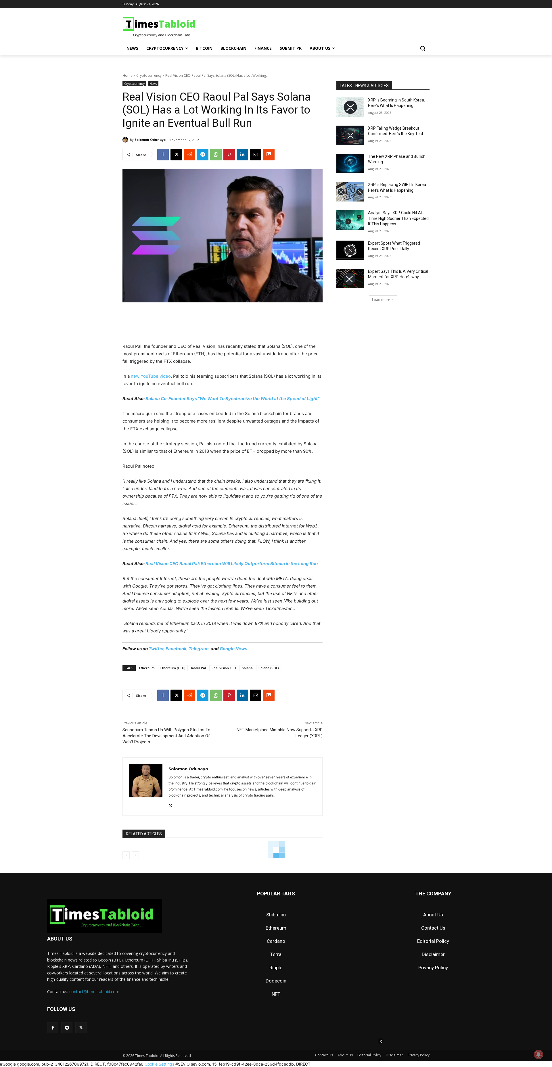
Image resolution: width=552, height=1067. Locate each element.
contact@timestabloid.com (94, 991)
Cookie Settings (159, 1064)
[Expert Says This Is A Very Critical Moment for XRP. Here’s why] (350, 278)
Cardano (276, 941)
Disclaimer (433, 954)
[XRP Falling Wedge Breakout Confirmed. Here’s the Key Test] (350, 135)
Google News (233, 648)
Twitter (156, 648)
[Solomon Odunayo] (126, 140)
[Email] (255, 154)
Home (127, 75)
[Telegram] (202, 154)
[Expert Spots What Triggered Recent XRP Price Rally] (350, 250)
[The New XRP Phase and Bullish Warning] (350, 163)
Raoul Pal (198, 668)
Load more (381, 299)
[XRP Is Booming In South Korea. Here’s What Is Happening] (350, 107)
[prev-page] (126, 855)
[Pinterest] (229, 154)
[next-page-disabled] (135, 855)
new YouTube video (151, 376)
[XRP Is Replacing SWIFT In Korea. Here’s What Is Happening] (350, 191)
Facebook (176, 648)
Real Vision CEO (224, 668)
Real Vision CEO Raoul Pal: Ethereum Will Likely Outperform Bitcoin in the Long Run (231, 563)
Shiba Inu (276, 915)
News (153, 84)
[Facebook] (163, 154)
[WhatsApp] (216, 154)
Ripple (275, 967)
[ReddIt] (189, 154)
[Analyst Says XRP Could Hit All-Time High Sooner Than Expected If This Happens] (350, 220)
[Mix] (269, 154)
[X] (176, 154)
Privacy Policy (433, 967)
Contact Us (433, 928)
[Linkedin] (242, 154)
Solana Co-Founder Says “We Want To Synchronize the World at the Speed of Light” (232, 398)
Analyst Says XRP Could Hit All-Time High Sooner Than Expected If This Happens (398, 218)
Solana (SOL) (268, 668)
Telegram (199, 648)
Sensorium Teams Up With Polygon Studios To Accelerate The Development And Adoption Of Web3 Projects (166, 735)
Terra (275, 954)
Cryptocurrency (149, 75)
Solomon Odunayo (150, 139)
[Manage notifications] (538, 1054)
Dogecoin (276, 981)
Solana (247, 668)
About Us (433, 915)
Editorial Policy (433, 941)
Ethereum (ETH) (172, 668)
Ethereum (147, 668)
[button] (423, 48)
